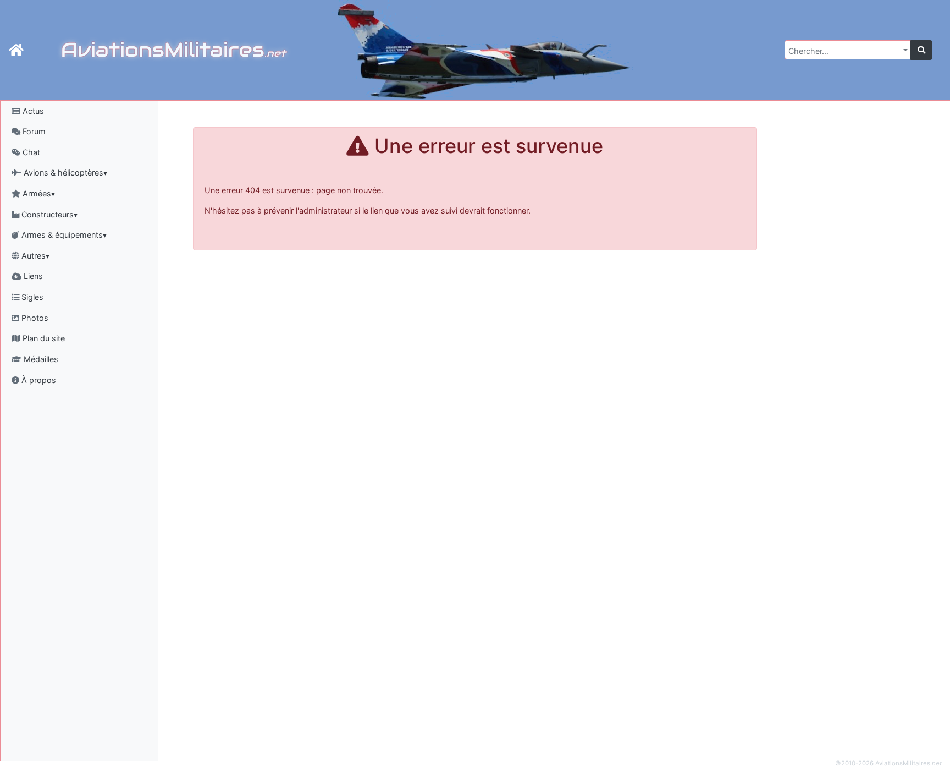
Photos (33, 317)
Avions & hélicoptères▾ (64, 172)
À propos (37, 380)
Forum (33, 131)
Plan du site (42, 338)
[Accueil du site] (16, 50)
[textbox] (844, 51)
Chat (30, 152)
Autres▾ (34, 255)
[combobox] (848, 49)
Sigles (31, 297)
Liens (32, 276)
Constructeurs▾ (48, 214)
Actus (32, 111)
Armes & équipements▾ (63, 234)
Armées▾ (37, 193)
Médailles (39, 359)
